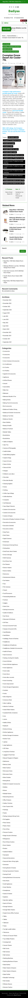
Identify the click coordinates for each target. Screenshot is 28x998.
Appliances (6, 377)
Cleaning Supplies (7, 483)
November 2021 (7, 335)
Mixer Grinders (7, 777)
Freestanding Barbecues (9, 596)
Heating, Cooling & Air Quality (11, 46)
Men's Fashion (7, 767)
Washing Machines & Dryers (10, 961)
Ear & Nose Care (7, 561)
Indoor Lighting (7, 703)
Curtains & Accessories (9, 509)
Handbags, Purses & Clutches (10, 638)
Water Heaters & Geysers (9, 968)
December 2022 (7, 300)
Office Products (7, 800)
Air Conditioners (7, 364)
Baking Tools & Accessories (10, 403)
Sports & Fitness (7, 903)
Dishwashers (6, 548)
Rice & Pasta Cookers (8, 842)
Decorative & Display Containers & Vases (13, 519)
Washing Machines (8, 958)
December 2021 (7, 332)
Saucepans (6, 855)
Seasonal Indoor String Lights (11, 861)
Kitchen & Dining (7, 729)
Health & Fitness (7, 651)
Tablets (5, 919)
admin (5, 63)
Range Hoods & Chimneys (10, 835)
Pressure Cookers (8, 832)
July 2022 (5, 316)
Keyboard (5, 725)
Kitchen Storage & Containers (10, 735)
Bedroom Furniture (8, 428)
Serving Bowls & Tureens (9, 868)
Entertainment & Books (9, 577)
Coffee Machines (7, 496)
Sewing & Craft (7, 874)
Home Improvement (8, 684)
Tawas (5, 926)
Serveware (6, 864)
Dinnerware (6, 541)
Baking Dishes (7, 399)
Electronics (6, 574)
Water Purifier (6, 974)
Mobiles (5, 787)
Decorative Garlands (8, 525)
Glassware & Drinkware (9, 619)
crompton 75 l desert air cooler (12, 140)
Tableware (5, 922)
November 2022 (7, 303)
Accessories (6, 351)
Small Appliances (7, 884)
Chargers (5, 470)
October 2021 (6, 338)
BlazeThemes (17, 995)
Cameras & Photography (9, 448)
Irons (4, 716)
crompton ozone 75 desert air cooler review (13, 167)
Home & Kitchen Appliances (10, 51)
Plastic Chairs (6, 826)
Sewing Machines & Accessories (11, 877)
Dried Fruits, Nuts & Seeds (10, 551)
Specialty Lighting (7, 900)
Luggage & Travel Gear (9, 755)
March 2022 (6, 329)
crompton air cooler (9, 143)
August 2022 (6, 313)
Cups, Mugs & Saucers (9, 506)
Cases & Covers (7, 461)
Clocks (5, 487)
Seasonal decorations (9, 858)
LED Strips (6, 748)
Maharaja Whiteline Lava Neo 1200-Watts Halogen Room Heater (17, 219)
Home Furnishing (7, 680)
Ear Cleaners (6, 564)
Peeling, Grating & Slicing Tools (11, 816)
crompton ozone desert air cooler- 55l (14, 180)
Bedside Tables (7, 432)
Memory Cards (7, 764)
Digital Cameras (7, 538)
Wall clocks (6, 948)
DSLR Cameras (7, 558)
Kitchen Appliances (8, 732)
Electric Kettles (7, 571)
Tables (5, 916)
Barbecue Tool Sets (8, 416)
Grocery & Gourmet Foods (10, 625)
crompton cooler (8, 146)
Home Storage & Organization (11, 687)
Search (4, 248)
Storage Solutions (8, 906)
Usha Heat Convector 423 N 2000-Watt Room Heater (17, 229)
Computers (6, 500)
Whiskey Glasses (7, 984)
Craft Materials (7, 503)
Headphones (6, 642)
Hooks (5, 693)
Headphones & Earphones (10, 645)
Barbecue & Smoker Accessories (11, 412)
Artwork (5, 383)
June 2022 (5, 319)
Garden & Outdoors (8, 612)
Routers (5, 848)
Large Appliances (7, 745)
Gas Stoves (6, 616)
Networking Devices (8, 796)
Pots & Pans (6, 829)
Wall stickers (6, 951)
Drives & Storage (7, 554)
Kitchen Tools (6, 738)
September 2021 (7, 342)
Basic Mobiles (7, 422)
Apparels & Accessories (9, 374)
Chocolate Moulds (8, 480)
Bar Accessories (7, 406)
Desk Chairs (6, 535)
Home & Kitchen (7, 49)
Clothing (5, 490)
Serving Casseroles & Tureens (11, 871)
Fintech (5, 590)
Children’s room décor (9, 474)
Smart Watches (7, 887)
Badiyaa (14, 11)
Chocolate (6, 477)
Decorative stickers (8, 529)
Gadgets (5, 603)
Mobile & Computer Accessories (11, 784)
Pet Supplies (6, 819)
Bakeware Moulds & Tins (9, 396)
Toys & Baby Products (8, 939)
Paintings (5, 809)
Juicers (5, 719)
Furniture (5, 600)
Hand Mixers (6, 635)
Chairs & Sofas (7, 464)
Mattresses (6, 761)
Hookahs (5, 690)
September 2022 (7, 310)
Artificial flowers (7, 380)
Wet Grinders (6, 981)
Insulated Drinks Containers (10, 713)
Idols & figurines (7, 696)
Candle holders (7, 451)
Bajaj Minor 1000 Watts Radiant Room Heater (12, 1)
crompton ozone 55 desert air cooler (13, 155)
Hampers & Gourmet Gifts (10, 629)
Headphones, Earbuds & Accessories (12, 648)
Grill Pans (5, 622)
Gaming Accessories (8, 609)
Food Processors (7, 593)
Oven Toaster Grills (8, 806)
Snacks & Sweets (7, 893)
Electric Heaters (7, 567)
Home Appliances (7, 667)
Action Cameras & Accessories (11, 361)
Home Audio (6, 671)
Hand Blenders (7, 632)
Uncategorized (7, 942)
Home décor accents (8, 677)
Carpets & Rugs (7, 458)
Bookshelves (6, 435)
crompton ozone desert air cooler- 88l (14, 183)
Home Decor (6, 674)
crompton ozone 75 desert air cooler (13, 158)
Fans (4, 583)
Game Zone (6, 606)
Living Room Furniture (9, 751)
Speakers (5, 897)
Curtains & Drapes (8, 516)
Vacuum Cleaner (7, 945)
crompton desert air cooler (11, 149)
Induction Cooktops (8, 706)
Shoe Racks (6, 880)
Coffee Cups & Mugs (8, 493)
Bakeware (5, 393)
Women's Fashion (7, 987)
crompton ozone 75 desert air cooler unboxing (13, 171)
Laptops (5, 742)
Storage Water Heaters (9, 909)
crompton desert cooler (10, 152)
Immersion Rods (7, 700)
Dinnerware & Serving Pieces (10, 545)
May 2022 (5, 322)
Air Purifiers (6, 370)
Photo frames (6, 822)
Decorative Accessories (9, 522)
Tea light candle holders (9, 929)
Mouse (5, 790)
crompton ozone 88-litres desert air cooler (13, 176)
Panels (5, 813)
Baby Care (5, 390)
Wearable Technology (8, 977)
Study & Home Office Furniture (11, 913)
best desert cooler (13, 137)
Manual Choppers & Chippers (10, 758)
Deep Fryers (6, 532)
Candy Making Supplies (9, 454)
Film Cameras (6, 587)
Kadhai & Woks (7, 722)
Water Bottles (6, 964)
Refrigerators (6, 838)
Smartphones (6, 890)
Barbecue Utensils (8, 419)
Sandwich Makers (7, 851)
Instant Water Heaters (9, 709)
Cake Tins (5, 445)
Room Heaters (7, 845)
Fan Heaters (6, 580)
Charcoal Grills (7, 467)
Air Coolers (6, 44)
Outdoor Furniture (7, 803)
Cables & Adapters (8, 441)
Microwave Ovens (7, 771)
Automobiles (6, 387)
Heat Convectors (7, 654)
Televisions (6, 932)
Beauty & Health (7, 425)
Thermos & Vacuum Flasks (10, 935)
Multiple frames (7, 793)
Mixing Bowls (6, 780)
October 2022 (6, 306)
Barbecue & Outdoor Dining (10, 409)
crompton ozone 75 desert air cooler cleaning (13, 162)
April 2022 (5, 326)
